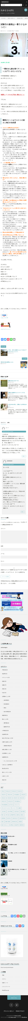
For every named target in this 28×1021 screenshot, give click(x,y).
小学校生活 (4, 730)
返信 (23, 456)
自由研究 (4, 734)
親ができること (5, 825)
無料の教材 (7, 821)
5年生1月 (8, 791)
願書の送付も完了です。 (14, 380)
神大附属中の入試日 (12, 844)
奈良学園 (6, 700)
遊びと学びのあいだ (6, 738)
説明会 (11, 825)
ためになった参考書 (6, 764)
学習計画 (4, 669)
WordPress (24, 1017)
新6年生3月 (22, 818)
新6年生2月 (15, 818)
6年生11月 (4, 801)
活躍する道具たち (6, 742)
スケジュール (5, 677)
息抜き (22, 814)
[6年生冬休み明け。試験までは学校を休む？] (4, 407)
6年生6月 (4, 798)
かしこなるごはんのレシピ (9, 760)
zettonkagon (9, 460)
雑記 (3, 779)
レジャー (14, 808)
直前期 (17, 30)
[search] (21, 5)
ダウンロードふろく (6, 808)
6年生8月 (10, 798)
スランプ (17, 804)
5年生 (3, 791)
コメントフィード (6, 986)
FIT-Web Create (12, 1017)
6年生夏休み (17, 801)
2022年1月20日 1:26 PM (9, 464)
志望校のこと (5, 696)
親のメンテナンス (6, 772)
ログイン (4, 979)
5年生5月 (20, 791)
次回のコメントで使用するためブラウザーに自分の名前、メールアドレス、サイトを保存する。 (14, 571)
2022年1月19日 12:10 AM (8, 431)
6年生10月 (21, 798)
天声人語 (7, 814)
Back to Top (14, 997)
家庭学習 (4, 715)
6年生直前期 (4, 804)
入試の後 (3, 811)
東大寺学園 (6, 711)
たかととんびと (7, 10)
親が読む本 (4, 768)
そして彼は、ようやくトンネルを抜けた (17, 852)
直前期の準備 (11, 30)
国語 (3, 681)
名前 (2, 546)
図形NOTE (6, 726)
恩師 (18, 814)
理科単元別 (14, 821)
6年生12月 (10, 801)
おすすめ (11, 804)
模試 (3, 821)
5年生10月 (10, 794)
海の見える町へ (11, 836)
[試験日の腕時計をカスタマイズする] (4, 395)
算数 (3, 685)
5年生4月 (14, 791)
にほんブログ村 (4, 317)
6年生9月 (16, 798)
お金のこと (4, 776)
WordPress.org (5, 990)
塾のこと (4, 719)
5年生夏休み (17, 794)
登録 (3, 975)
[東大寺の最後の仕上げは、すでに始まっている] (4, 872)
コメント (3, 528)
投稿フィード (5, 982)
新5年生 (9, 818)
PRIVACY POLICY (20, 1011)
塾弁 (3, 814)
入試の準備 (9, 811)
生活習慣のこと (5, 753)
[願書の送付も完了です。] (4, 383)
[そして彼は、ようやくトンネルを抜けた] (4, 855)
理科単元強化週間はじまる (7, 362)
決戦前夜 (10, 861)
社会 (3, 692)
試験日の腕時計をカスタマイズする (16, 392)
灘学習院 (6, 723)
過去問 (3, 673)
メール (2, 553)
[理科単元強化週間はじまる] (24, 364)
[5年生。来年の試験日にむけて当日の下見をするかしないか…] (4, 352)
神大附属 (6, 704)
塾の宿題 (23, 811)
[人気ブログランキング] (5, 327)
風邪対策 (22, 825)
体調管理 (4, 757)
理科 (3, 688)
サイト (2, 561)
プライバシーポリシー (9, 1011)
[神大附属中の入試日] (4, 847)
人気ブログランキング (5, 329)
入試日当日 (16, 811)
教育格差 (3, 818)
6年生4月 (23, 794)
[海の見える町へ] (4, 839)
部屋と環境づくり (6, 749)
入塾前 (19, 808)
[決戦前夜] (4, 863)
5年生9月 (4, 794)
